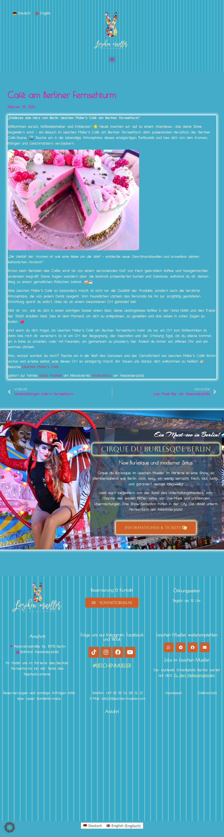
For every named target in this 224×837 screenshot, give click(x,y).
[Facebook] (117, 652)
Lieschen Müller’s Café (41, 367)
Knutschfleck (102, 376)
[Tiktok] (93, 652)
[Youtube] (129, 652)
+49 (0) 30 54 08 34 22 (124, 693)
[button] (112, 59)
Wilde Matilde (50, 376)
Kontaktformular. (49, 699)
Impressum (173, 693)
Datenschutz (207, 693)
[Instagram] (105, 652)
